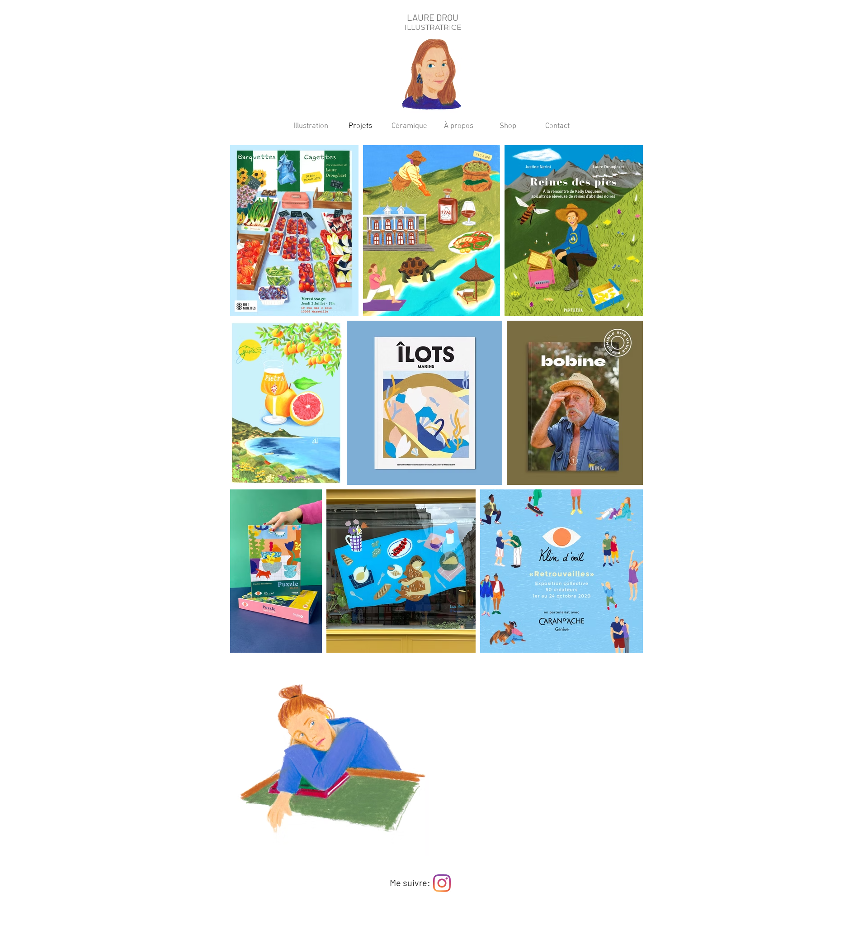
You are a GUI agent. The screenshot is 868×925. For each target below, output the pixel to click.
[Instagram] (442, 883)
